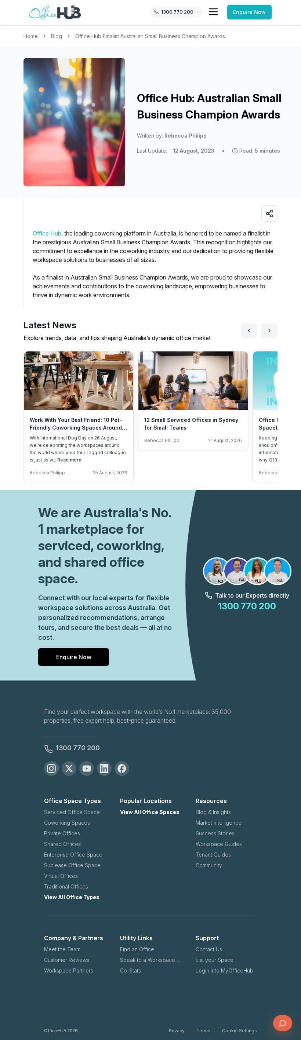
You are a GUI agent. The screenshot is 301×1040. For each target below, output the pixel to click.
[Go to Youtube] (86, 768)
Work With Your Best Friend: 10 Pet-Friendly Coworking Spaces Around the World (76, 427)
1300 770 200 (78, 748)
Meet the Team (62, 949)
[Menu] (213, 11)
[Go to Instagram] (51, 768)
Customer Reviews (66, 960)
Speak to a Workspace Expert (150, 960)
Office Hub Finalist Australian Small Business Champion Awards (150, 36)
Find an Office (137, 949)
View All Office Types (71, 897)
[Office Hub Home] (55, 13)
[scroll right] (269, 330)
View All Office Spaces (149, 812)
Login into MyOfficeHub (224, 970)
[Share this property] (269, 213)
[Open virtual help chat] (282, 1023)
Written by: (172, 135)
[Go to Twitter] (69, 768)
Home (30, 36)
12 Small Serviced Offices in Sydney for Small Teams (191, 424)
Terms (203, 1030)
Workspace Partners (68, 970)
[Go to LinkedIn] (104, 768)
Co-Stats (130, 970)
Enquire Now (249, 12)
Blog (56, 36)
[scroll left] (249, 330)
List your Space (214, 960)
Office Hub (47, 233)
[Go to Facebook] (122, 768)
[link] (150, 36)
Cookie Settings (239, 1030)
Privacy (177, 1030)
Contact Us (209, 949)
